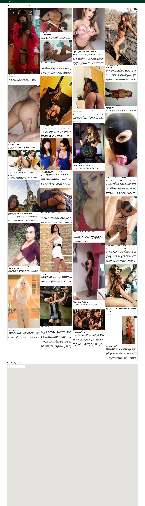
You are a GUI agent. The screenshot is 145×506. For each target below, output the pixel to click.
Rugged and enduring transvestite (50, 212)
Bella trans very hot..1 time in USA (82, 331)
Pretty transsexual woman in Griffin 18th (19, 267)
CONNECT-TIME (10, 1)
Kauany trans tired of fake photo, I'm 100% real (86, 51)
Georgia (25, 3)
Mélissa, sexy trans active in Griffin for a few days (55, 273)
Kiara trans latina (110, 107)
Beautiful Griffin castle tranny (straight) (19, 329)
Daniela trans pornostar (47, 125)
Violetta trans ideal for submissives (116, 177)
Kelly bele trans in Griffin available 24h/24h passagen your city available (121, 308)
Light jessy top (45, 326)
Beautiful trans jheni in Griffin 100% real (84, 231)
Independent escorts (11, 3)
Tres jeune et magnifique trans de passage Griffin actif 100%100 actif (88, 110)
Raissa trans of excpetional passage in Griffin (20, 213)
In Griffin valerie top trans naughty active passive (120, 345)
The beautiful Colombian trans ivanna (83, 164)
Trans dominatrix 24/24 (112, 65)
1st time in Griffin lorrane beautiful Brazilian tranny (120, 245)
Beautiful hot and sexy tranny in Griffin (51, 171)
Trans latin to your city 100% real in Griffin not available (21, 173)
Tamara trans (11, 142)
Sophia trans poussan (79, 301)
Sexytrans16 (44, 32)
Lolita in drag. (12, 74)
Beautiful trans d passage (48, 62)
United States (19, 3)
